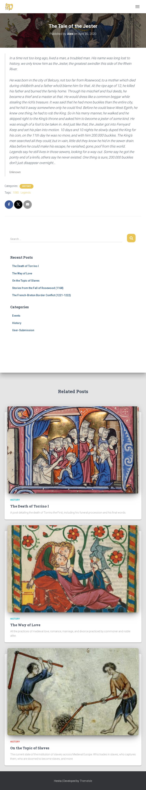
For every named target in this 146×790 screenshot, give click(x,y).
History (26, 186)
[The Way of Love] (73, 568)
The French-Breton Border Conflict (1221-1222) (41, 295)
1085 (16, 192)
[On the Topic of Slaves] (73, 691)
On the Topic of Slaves (26, 280)
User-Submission (23, 330)
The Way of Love (22, 273)
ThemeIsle (86, 780)
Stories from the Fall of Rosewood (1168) (37, 288)
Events (16, 315)
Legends (26, 192)
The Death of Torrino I (25, 266)
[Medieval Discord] (11, 6)
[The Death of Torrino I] (73, 449)
